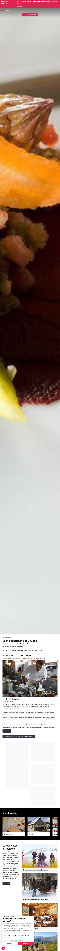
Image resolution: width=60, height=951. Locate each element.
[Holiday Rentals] (13, 826)
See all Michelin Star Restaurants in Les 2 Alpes (18, 737)
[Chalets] (39, 826)
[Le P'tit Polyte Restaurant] (30, 678)
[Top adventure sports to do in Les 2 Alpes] (40, 858)
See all (5, 884)
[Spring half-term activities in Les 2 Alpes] (40, 887)
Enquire (6, 731)
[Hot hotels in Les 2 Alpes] (40, 917)
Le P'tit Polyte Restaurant (11, 699)
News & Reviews (6, 637)
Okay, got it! (20, 6)
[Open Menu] (58, 10)
